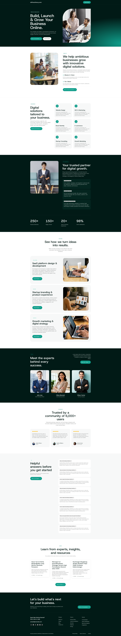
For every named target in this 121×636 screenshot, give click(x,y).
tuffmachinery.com (36, 2)
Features (72, 624)
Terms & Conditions (74, 621)
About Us (60, 619)
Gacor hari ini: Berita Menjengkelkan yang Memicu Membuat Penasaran (37, 564)
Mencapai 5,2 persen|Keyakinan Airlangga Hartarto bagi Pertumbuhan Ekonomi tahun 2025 (59, 565)
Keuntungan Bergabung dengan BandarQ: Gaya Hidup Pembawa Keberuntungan (80, 564)
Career (60, 621)
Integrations (84, 624)
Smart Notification (85, 621)
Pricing (71, 626)
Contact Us (61, 624)
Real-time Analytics (86, 623)
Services (72, 623)
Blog (59, 623)
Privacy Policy (73, 619)
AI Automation (85, 619)
